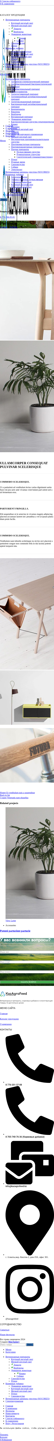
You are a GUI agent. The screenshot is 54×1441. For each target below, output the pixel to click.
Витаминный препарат (22, 117)
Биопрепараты (18, 109)
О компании (6, 1024)
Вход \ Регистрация (15, 1423)
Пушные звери (18, 162)
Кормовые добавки (15, 174)
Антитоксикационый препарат (25, 101)
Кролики (15, 127)
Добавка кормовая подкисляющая (27, 179)
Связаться (4, 1330)
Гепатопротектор (19, 177)
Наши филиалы (7, 1334)
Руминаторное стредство (28, 154)
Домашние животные (21, 34)
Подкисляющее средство (28, 152)
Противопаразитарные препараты (27, 147)
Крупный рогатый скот (22, 23)
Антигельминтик (19, 91)
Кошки (22, 38)
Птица (14, 46)
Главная (3, 227)
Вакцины (15, 112)
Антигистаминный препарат (24, 94)
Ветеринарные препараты (18, 79)
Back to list (5, 795)
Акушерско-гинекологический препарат (30, 81)
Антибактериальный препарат (25, 89)
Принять (4, 1434)
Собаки (20, 40)
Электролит (16, 169)
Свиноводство (18, 43)
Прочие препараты (20, 149)
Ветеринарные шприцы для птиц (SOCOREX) (28, 172)
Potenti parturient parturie (15, 930)
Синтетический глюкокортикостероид (35, 157)
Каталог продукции (9, 1019)
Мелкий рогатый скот (21, 25)
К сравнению (12, 1421)
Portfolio (13, 227)
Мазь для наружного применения (27, 134)
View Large (11, 920)
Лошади (17, 28)
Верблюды (19, 32)
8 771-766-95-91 (7, 217)
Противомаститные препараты (25, 144)
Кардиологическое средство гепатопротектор (32, 122)
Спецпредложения (14, 194)
